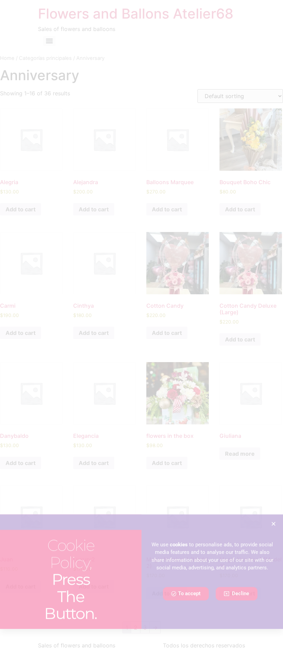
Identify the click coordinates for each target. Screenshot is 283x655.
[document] (141, 327)
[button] (273, 548)
